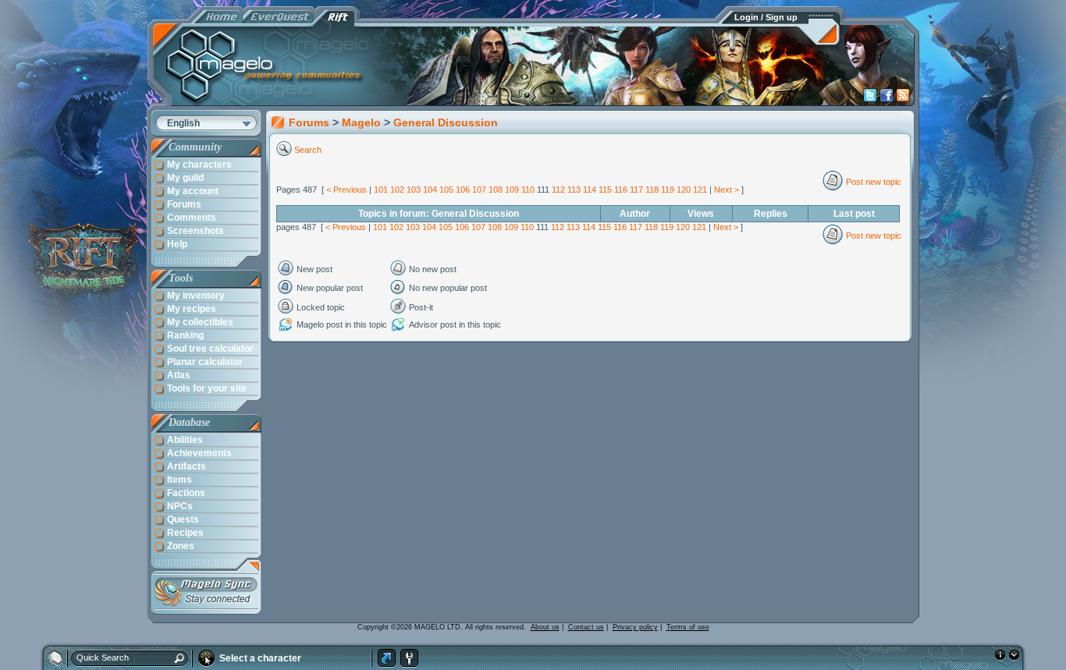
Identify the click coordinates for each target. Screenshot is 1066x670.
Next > (726, 189)
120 (684, 189)
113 (574, 189)
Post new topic (873, 181)
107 (479, 189)
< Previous (346, 189)
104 (430, 189)
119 (667, 189)
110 (528, 189)
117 (636, 189)
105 (446, 189)
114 (589, 189)
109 (512, 189)
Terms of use (687, 627)
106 (463, 189)
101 (381, 189)
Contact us (586, 627)
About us (545, 627)
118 (652, 189)
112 (558, 189)
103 (414, 189)
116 (620, 189)
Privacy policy (635, 627)
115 (605, 189)
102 (397, 189)
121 (700, 189)
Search (308, 149)
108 (496, 189)
